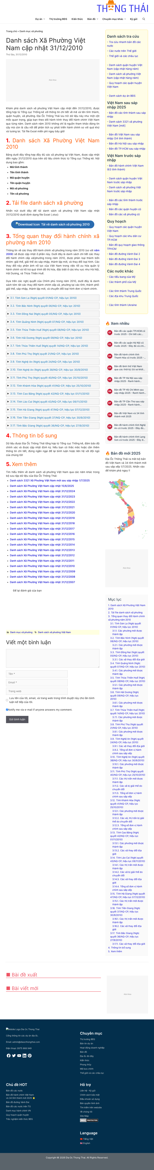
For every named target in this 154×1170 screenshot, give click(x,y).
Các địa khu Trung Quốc (123, 296)
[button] (144, 18)
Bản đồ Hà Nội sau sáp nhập (126, 143)
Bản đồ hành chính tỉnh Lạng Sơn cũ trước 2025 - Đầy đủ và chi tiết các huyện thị (129, 438)
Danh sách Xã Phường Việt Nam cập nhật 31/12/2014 (42, 544)
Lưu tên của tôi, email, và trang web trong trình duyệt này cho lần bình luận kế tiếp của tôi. (51, 700)
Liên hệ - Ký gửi (87, 1090)
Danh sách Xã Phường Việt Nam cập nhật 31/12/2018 (42, 523)
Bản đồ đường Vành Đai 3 (124, 259)
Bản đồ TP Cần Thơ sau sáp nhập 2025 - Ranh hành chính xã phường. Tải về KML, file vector (130, 403)
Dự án (38, 18)
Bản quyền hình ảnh (89, 1103)
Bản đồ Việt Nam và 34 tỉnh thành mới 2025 (129, 415)
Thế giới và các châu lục (123, 56)
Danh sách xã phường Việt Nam (54, 632)
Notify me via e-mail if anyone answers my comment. (40, 709)
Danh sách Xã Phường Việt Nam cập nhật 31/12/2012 (42, 555)
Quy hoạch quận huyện (17, 1115)
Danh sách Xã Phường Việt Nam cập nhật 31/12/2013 (42, 550)
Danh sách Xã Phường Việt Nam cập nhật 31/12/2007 (42, 582)
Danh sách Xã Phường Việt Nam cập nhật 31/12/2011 (42, 560)
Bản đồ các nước (14, 1090)
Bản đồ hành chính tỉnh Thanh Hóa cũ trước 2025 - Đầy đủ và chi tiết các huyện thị (130, 356)
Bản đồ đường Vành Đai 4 (124, 264)
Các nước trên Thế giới (122, 50)
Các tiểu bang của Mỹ (122, 276)
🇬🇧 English (85, 1143)
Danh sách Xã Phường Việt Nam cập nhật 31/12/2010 (42, 566)
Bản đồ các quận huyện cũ (125, 209)
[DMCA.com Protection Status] (89, 1121)
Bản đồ (91, 18)
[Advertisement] (53, 80)
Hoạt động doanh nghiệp (92, 1047)
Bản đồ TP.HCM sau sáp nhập (127, 148)
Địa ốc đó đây (87, 1056)
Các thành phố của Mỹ (122, 281)
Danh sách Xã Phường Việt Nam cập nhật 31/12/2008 (42, 576)
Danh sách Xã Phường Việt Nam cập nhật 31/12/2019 (42, 517)
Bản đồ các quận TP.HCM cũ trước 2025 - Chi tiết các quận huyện (129, 333)
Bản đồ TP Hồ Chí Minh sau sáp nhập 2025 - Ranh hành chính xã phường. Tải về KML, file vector (130, 391)
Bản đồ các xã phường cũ (124, 214)
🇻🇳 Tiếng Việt (86, 1139)
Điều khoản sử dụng (90, 1099)
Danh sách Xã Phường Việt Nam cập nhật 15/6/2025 (42, 485)
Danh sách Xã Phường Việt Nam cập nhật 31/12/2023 (42, 496)
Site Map (84, 1116)
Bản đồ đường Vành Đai (17, 1102)
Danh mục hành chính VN (18, 1110)
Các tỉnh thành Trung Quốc (125, 290)
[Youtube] (19, 1056)
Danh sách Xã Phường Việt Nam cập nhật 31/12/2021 (42, 507)
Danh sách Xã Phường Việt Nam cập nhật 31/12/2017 (42, 528)
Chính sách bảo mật (90, 1094)
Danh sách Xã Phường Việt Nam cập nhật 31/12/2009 (42, 571)
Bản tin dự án (86, 1043)
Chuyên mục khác (112, 18)
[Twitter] (14, 1056)
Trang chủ (11, 31)
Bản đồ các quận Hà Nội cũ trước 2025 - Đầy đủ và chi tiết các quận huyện (129, 344)
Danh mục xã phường (31, 31)
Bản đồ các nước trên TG (18, 1106)
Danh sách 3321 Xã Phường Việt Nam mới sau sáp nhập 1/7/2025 (50, 480)
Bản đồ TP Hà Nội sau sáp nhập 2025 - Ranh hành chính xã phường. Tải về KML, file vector (130, 380)
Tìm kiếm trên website (91, 1107)
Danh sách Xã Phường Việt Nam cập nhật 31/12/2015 (42, 539)
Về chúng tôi (86, 1111)
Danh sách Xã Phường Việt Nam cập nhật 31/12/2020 (42, 512)
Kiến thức (77, 18)
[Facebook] (8, 1056)
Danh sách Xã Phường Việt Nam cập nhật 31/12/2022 (42, 501)
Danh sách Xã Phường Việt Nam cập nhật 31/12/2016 (42, 533)
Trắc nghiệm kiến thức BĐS (19, 1119)
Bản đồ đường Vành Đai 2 (124, 253)
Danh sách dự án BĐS (122, 95)
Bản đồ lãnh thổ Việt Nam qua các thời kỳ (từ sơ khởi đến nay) (128, 368)
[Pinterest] (29, 1056)
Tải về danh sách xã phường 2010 (65, 224)
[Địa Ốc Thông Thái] (122, 6)
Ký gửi (133, 18)
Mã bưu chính (86, 1068)
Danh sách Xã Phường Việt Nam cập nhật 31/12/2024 (42, 491)
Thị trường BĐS (58, 18)
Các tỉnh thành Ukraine (123, 305)
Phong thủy (85, 1064)
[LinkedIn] (24, 1056)
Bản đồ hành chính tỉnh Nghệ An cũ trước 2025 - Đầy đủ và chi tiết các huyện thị (130, 427)
